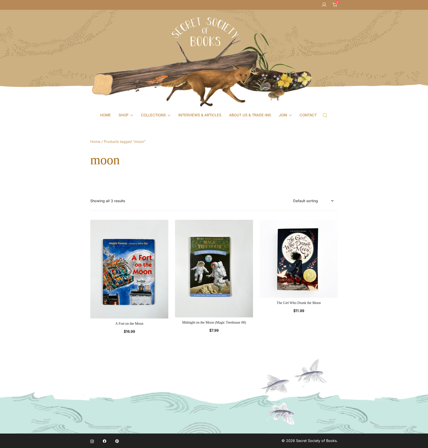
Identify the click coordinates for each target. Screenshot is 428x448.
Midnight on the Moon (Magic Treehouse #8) (214, 322)
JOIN (283, 115)
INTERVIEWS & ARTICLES (199, 115)
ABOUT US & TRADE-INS (250, 115)
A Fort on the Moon (129, 323)
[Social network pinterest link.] (117, 440)
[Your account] (324, 5)
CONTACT (308, 115)
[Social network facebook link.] (104, 440)
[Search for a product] (325, 115)
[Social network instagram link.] (92, 440)
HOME (105, 115)
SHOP (123, 115)
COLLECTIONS (153, 115)
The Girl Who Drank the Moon (299, 303)
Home (95, 141)
